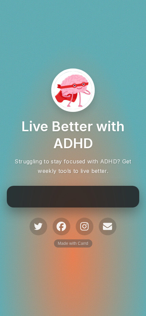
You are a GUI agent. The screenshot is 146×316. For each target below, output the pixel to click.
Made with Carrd (73, 243)
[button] (38, 226)
